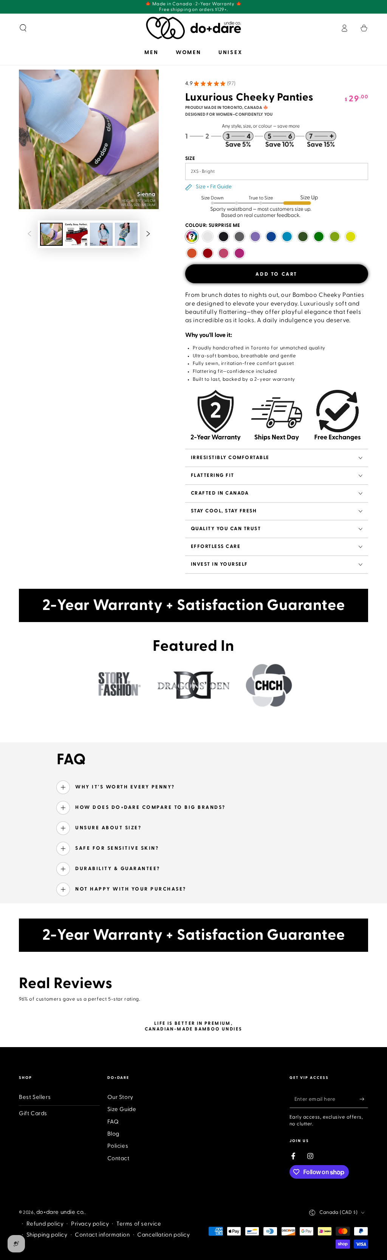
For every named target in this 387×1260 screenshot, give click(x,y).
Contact (118, 1158)
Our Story (120, 1097)
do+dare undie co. (60, 1212)
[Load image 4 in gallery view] (126, 234)
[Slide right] (148, 234)
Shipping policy (47, 1235)
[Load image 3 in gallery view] (101, 234)
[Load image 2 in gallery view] (76, 234)
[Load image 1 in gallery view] (51, 234)
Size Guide (121, 1109)
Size (190, 158)
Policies (117, 1146)
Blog (113, 1134)
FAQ (113, 1122)
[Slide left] (29, 234)
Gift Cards (33, 1113)
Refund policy (45, 1224)
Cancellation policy (163, 1235)
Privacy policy (90, 1224)
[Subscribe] (363, 1099)
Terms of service (138, 1224)
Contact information (102, 1235)
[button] (23, 28)
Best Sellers (35, 1097)
